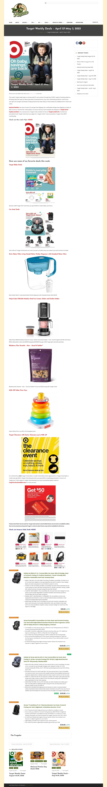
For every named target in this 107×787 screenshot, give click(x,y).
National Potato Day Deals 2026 (85, 67)
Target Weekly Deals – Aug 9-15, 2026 (86, 76)
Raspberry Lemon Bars (82, 93)
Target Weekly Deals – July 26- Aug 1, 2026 (86, 89)
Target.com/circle (54, 112)
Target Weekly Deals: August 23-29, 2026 (86, 57)
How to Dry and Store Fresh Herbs (85, 85)
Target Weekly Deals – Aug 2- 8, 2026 (86, 79)
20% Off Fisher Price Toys (18, 390)
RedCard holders (14, 107)
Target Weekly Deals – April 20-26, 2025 (22, 744)
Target (18, 78)
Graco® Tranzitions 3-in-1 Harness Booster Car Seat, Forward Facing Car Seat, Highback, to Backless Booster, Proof (45, 706)
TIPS (32, 22)
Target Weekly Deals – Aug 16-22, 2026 (85, 71)
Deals (46, 22)
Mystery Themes (29, 785)
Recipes (24, 22)
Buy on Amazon (65, 612)
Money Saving (39, 761)
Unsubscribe (79, 22)
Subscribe (69, 22)
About (17, 22)
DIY (39, 22)
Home (10, 22)
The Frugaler (24, 81)
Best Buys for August (82, 82)
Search (95, 22)
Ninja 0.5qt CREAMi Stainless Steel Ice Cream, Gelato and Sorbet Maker (34, 298)
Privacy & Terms (57, 22)
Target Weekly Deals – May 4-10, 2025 (59, 744)
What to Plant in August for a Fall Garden (85, 63)
